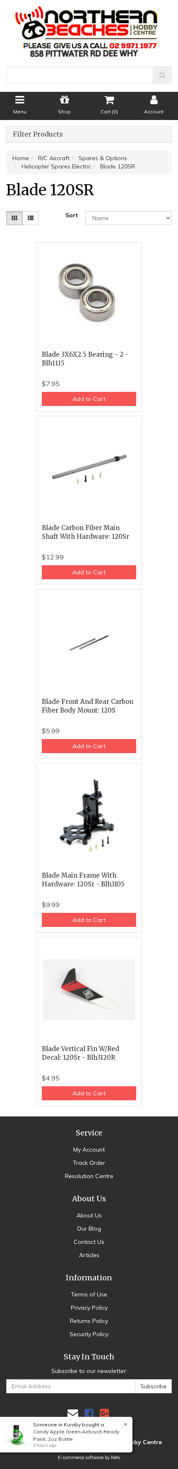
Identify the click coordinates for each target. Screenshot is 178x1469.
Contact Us (89, 1242)
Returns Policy (89, 1321)
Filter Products (38, 134)
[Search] (162, 75)
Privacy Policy (89, 1307)
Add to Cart (89, 399)
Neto (115, 1457)
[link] (89, 1413)
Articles (89, 1255)
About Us (89, 1215)
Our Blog (89, 1228)
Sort (71, 215)
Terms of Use (89, 1294)
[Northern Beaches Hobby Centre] (89, 28)
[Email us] (72, 1413)
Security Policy (89, 1334)
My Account (89, 1149)
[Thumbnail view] (14, 218)
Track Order (89, 1163)
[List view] (30, 218)
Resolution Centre (89, 1176)
